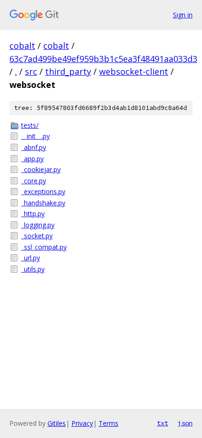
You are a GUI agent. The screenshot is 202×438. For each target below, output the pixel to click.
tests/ (30, 125)
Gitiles (56, 423)
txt (162, 423)
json (185, 423)
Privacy (82, 423)
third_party (68, 71)
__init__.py (35, 136)
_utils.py (33, 269)
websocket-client (133, 71)
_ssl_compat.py (44, 246)
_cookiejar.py (41, 169)
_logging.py (37, 224)
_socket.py (37, 235)
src (31, 71)
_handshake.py (43, 202)
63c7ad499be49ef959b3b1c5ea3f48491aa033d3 (103, 58)
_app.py (32, 158)
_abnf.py (33, 147)
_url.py (30, 257)
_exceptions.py (43, 191)
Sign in (183, 14)
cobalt (22, 45)
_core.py (33, 180)
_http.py (33, 213)
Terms (108, 423)
